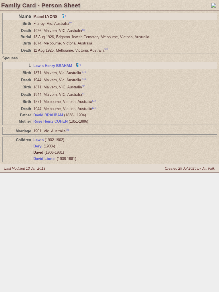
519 (83, 30)
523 (94, 101)
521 (83, 86)
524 (94, 108)
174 (70, 22)
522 (83, 93)
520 (106, 49)
